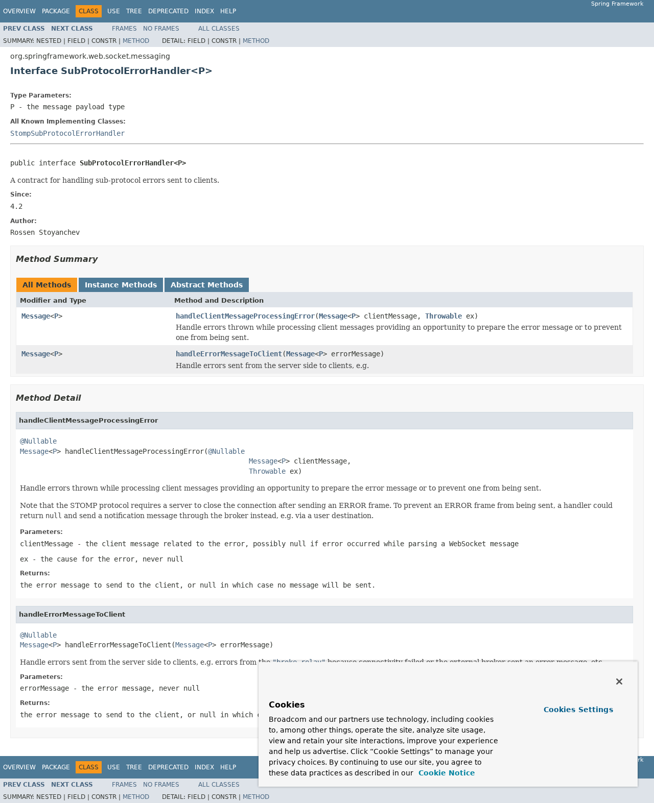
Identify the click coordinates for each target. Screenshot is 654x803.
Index (204, 11)
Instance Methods (121, 285)
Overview (19, 11)
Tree (134, 11)
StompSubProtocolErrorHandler (67, 133)
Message (35, 316)
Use (113, 11)
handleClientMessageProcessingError (245, 316)
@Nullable (38, 441)
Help (228, 11)
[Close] (619, 681)
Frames (124, 28)
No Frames (161, 28)
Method (136, 40)
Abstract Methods (207, 285)
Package (56, 11)
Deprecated (168, 11)
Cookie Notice (445, 773)
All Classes (219, 28)
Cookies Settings (578, 709)
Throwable (443, 316)
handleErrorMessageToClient (229, 354)
